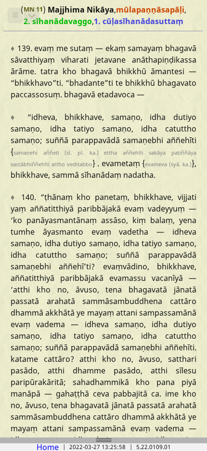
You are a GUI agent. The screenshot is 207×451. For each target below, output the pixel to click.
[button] (15, 15)
